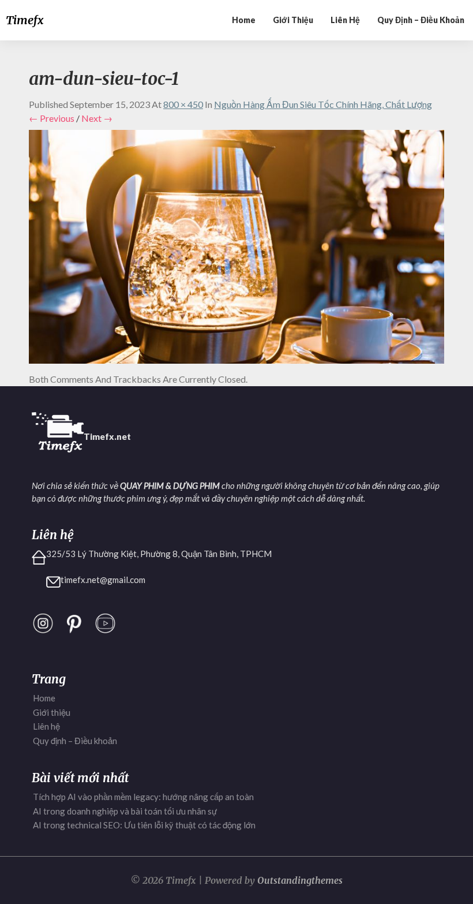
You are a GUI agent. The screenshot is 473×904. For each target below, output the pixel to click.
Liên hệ (345, 20)
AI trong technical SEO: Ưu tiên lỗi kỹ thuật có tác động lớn (144, 825)
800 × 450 (183, 104)
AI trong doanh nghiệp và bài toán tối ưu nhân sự (125, 811)
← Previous (51, 118)
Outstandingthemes (300, 880)
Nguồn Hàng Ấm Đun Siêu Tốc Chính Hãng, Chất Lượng (323, 104)
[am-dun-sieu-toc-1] (236, 250)
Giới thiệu (293, 20)
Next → (96, 118)
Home (244, 20)
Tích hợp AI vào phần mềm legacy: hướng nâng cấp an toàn (143, 796)
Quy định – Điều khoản (420, 20)
